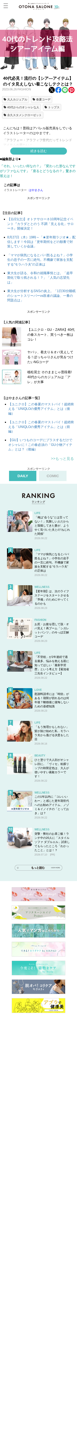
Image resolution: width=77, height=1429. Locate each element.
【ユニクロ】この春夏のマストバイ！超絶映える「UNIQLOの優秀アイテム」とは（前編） (41, 426)
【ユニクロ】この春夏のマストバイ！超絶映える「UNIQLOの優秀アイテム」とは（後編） (41, 408)
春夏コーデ (43, 99)
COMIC (53, 476)
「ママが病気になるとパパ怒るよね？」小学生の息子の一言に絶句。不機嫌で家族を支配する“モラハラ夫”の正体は (40, 259)
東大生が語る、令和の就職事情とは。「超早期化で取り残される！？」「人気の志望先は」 (40, 277)
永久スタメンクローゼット (24, 115)
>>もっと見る (62, 459)
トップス (54, 107)
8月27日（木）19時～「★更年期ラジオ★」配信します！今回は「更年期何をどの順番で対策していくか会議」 (41, 241)
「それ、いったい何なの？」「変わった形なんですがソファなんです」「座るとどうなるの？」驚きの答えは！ (38, 171)
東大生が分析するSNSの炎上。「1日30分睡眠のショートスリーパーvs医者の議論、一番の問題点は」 (41, 295)
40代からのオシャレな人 (23, 107)
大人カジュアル (17, 99)
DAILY (22, 476)
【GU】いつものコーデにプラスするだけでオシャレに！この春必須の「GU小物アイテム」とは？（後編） (40, 444)
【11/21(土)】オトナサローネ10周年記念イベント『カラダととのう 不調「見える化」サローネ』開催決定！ (40, 223)
